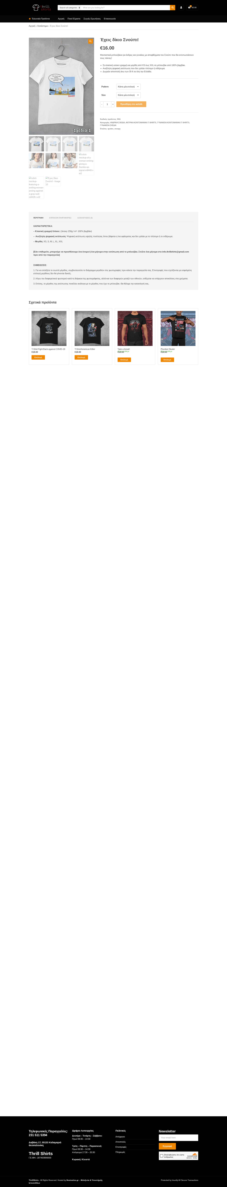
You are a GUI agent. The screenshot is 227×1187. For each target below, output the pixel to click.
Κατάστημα (42, 26)
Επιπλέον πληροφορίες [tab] (60, 218)
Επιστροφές (120, 1147)
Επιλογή (38, 357)
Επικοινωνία (110, 19)
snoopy (117, 129)
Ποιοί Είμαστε (74, 19)
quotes (110, 129)
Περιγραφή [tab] (38, 218)
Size (103, 95)
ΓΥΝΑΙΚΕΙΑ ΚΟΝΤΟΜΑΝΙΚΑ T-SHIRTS (173, 122)
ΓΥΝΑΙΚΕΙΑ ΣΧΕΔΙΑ (108, 125)
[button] (90, 41)
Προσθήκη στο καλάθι (131, 104)
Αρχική (61, 19)
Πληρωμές (120, 1152)
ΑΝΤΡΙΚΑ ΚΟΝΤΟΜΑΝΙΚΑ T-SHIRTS (141, 122)
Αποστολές (120, 1142)
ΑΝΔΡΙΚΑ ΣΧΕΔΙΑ (117, 122)
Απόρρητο (120, 1137)
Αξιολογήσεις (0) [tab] (84, 218)
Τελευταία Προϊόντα (41, 19)
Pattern (105, 87)
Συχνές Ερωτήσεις (92, 19)
